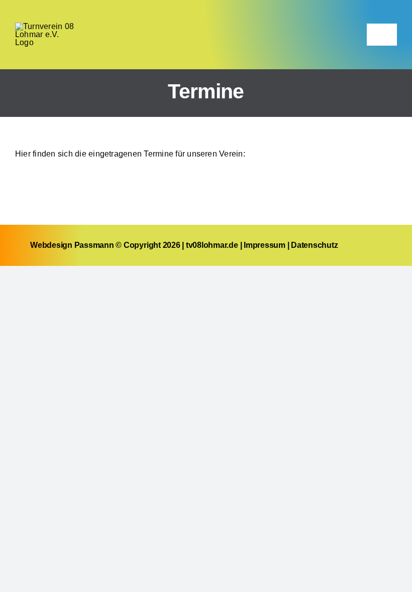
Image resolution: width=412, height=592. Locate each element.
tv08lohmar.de (212, 245)
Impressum (264, 245)
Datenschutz (314, 245)
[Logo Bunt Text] (47, 26)
